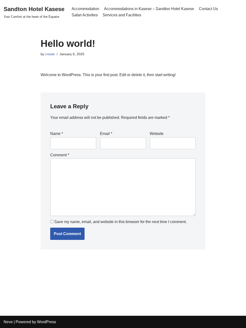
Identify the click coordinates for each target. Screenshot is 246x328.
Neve (8, 322)
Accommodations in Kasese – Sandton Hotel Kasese (149, 9)
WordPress (46, 322)
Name (56, 134)
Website (157, 134)
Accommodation (85, 9)
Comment (59, 155)
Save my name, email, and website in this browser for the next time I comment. (120, 222)
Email (106, 134)
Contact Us (208, 9)
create (50, 54)
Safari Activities (85, 15)
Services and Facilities (122, 15)
